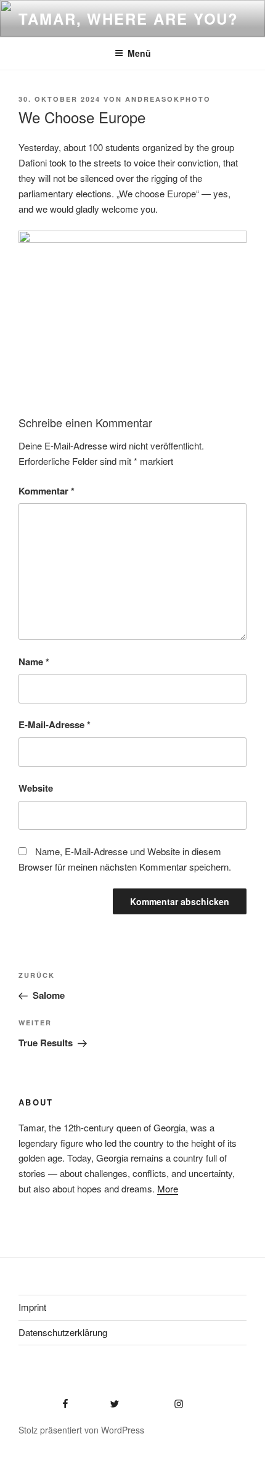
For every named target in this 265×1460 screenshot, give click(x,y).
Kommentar (46, 491)
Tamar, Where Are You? (128, 18)
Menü (139, 53)
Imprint (32, 1306)
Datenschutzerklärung (62, 1332)
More (167, 1188)
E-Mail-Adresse (54, 724)
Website (35, 788)
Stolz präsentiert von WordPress (81, 1430)
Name (33, 661)
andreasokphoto (168, 99)
